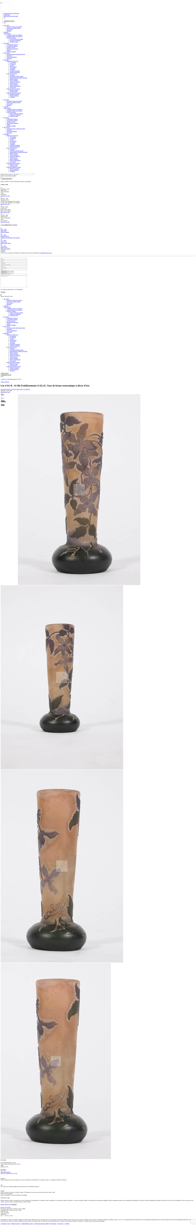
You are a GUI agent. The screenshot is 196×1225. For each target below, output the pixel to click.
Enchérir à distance (11, 37)
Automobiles (7, 14)
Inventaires (9, 55)
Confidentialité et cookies (27, 1223)
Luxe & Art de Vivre (12, 73)
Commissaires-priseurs (12, 44)
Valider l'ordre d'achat (6, 178)
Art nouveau (13, 64)
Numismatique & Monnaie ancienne (18, 77)
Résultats (9, 31)
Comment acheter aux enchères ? (15, 36)
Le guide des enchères (12, 46)
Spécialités (6, 59)
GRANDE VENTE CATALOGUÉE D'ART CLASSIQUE (15, 389)
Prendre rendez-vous (6, 1204)
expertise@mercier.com (46, 253)
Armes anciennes (14, 84)
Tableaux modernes (14, 94)
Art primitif (12, 68)
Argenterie (12, 75)
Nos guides (6, 43)
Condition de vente (5, 392)
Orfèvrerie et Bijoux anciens (16, 76)
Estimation (13, 1204)
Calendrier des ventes (9, 21)
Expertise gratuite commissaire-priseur (16, 54)
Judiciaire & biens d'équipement (11, 13)
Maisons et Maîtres (11, 51)
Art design (12, 97)
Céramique (12, 69)
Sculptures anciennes (15, 71)
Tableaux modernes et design (14, 93)
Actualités (66, 1223)
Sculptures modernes (15, 72)
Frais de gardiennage (12, 57)
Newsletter (9, 58)
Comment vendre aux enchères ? (15, 35)
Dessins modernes (14, 95)
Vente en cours (4, 373)
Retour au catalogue (6, 1172)
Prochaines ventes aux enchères (14, 26)
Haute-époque (13, 66)
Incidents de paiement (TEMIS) (41, 1223)
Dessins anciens (13, 91)
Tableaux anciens (14, 90)
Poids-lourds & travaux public (11, 16)
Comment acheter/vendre (7, 33)
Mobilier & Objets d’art (12, 61)
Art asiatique (13, 62)
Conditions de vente (5, 1223)
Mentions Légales (15, 1223)
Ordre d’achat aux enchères (16, 39)
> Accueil (3, 379)
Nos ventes (6, 25)
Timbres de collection (15, 82)
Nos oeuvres (10, 29)
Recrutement (53, 1223)
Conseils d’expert (11, 47)
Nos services (7, 53)
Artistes (8, 50)
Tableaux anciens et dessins (13, 88)
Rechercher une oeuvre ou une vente (9, 174)
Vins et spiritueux (14, 80)
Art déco (12, 65)
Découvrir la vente (5, 196)
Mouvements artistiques (12, 48)
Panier (25, 1195)
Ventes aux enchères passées (13, 28)
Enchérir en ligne (14, 42)
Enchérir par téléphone (15, 40)
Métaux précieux (14, 79)
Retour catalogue (5, 382)
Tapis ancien (13, 87)
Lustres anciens (13, 83)
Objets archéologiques (15, 86)
